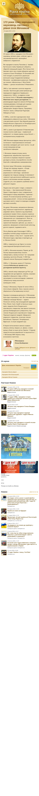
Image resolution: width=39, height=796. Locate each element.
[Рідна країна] (19, 8)
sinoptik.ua (10, 486)
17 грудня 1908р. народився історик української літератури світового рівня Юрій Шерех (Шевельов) (21, 398)
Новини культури (21, 426)
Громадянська (11, 506)
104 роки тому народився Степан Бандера (21, 406)
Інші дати (34, 361)
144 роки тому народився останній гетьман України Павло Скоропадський (21, 423)
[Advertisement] (19, 666)
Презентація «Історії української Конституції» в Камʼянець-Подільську (22, 518)
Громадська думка (12, 528)
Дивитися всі (33, 492)
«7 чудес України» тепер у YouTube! (18, 552)
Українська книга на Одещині (16, 510)
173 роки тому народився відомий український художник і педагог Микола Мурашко (20, 414)
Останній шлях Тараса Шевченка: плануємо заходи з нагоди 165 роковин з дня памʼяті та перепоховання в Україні (22, 544)
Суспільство (18, 520)
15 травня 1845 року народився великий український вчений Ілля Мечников (20, 389)
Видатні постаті (25, 347)
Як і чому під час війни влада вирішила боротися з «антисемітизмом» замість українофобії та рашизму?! (20, 534)
